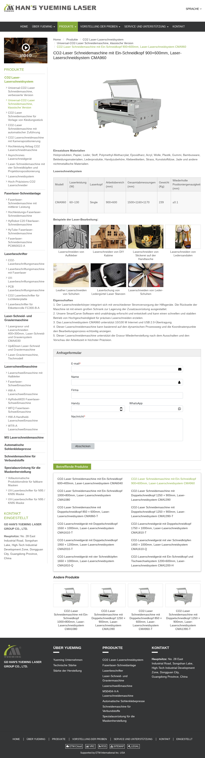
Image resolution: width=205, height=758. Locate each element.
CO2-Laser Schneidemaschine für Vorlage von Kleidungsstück (25, 116)
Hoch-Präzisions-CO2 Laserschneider (21, 183)
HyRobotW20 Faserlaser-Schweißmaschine (24, 401)
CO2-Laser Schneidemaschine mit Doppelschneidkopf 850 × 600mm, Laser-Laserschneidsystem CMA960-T (83, 512)
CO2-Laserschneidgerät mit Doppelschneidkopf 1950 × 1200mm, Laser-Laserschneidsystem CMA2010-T (87, 545)
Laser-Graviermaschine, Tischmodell (23, 356)
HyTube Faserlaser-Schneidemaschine (20, 231)
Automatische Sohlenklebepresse (17, 447)
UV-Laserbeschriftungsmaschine (26, 279)
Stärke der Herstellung (67, 670)
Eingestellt (16, 518)
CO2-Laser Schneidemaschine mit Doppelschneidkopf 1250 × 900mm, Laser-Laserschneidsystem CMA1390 (158, 495)
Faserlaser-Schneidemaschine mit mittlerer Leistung (22, 203)
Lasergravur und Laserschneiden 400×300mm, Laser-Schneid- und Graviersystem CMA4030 (26, 333)
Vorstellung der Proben (99, 26)
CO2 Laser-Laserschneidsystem (103, 39)
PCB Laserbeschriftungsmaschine (26, 288)
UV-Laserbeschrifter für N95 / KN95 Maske (26, 492)
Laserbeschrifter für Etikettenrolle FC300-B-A (23, 306)
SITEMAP (118, 746)
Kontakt (179, 26)
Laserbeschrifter (15, 254)
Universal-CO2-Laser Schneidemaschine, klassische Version (95, 43)
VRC (92, 746)
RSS (103, 746)
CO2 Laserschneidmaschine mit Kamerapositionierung (26, 139)
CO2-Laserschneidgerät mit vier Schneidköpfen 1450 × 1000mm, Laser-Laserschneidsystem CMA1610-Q (161, 545)
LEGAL (135, 746)
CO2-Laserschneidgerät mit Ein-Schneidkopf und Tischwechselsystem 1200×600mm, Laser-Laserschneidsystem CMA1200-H (162, 561)
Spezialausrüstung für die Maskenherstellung (22, 469)
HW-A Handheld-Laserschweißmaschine (23, 418)
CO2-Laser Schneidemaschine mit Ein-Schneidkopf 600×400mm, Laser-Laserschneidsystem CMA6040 (90, 481)
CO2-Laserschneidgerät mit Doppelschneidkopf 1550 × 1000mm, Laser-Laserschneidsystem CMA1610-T (87, 528)
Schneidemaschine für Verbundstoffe (20, 458)
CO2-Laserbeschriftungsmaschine (26, 262)
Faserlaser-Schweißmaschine (19, 383)
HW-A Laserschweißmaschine (23, 392)
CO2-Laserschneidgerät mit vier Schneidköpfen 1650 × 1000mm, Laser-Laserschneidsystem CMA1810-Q (87, 561)
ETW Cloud (75, 746)
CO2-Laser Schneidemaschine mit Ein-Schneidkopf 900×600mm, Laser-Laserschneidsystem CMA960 (163, 481)
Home (24, 26)
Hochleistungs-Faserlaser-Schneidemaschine (24, 213)
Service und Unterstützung (145, 26)
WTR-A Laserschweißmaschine (23, 427)
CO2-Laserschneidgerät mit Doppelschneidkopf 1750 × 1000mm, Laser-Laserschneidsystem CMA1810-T (161, 528)
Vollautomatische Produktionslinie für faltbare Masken (25, 481)
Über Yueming (42, 26)
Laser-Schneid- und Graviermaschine (18, 318)
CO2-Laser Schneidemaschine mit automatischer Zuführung (24, 128)
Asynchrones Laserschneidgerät (20, 157)
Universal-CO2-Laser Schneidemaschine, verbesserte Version (21, 91)
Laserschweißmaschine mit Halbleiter (25, 374)
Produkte (66, 26)
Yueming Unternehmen (67, 659)
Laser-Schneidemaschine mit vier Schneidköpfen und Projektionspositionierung (26, 167)
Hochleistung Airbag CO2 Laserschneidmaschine (24, 148)
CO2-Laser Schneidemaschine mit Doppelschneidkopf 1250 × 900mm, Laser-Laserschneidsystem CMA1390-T (158, 512)
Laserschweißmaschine (20, 366)
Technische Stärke (64, 665)
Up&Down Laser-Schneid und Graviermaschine (24, 347)
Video (26, 55)
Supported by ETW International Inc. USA (102, 752)
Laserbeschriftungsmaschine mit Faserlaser (26, 270)
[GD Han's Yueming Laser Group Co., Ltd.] (50, 8)
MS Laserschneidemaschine (24, 437)
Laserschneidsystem (21, 176)
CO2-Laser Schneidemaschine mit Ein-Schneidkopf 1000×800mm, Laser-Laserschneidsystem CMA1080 (89, 495)
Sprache (193, 8)
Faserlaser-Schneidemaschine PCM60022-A (20, 242)
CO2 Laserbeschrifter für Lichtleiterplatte (23, 297)
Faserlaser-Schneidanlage (22, 193)
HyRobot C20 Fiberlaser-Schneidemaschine (24, 222)
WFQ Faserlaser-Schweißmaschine (19, 409)
